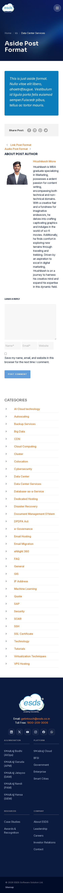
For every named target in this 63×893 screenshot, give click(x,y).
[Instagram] (35, 732)
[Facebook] (43, 732)
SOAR (18, 618)
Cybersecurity (23, 469)
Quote (18, 596)
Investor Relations (45, 842)
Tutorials (19, 648)
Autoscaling (21, 416)
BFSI (36, 758)
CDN (17, 439)
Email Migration (23, 543)
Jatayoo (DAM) (14, 774)
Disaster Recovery (25, 506)
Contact (38, 849)
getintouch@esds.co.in (35, 718)
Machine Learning (25, 588)
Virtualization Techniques (30, 656)
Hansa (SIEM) (13, 796)
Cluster (18, 454)
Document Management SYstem (34, 514)
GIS (16, 573)
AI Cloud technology (27, 409)
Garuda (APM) (14, 763)
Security (19, 611)
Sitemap (9, 887)
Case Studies (12, 821)
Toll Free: (20, 722)
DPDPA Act (21, 521)
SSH (16, 626)
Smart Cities (41, 778)
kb (16, 33)
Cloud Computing (25, 446)
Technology (21, 641)
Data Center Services (27, 484)
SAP (16, 603)
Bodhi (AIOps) (13, 753)
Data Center (21, 476)
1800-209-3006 (37, 722)
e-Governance (23, 529)
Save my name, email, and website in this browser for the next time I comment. (29, 360)
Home (8, 33)
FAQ (16, 558)
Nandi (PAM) (13, 785)
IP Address (21, 581)
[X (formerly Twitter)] (19, 732)
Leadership (40, 828)
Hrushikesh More (44, 161)
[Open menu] (57, 8)
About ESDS (41, 821)
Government (41, 764)
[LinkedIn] (11, 732)
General (19, 566)
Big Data (19, 431)
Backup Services (24, 424)
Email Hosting (22, 536)
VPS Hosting (22, 663)
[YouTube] (27, 732)
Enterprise (40, 771)
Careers (38, 835)
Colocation (21, 461)
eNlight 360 (21, 551)
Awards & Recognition (11, 830)
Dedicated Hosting (26, 499)
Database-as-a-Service (29, 491)
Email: (16, 718)
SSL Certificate (23, 633)
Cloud (43, 751)
